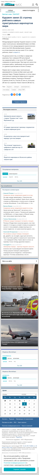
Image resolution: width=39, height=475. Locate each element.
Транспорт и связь (7, 14)
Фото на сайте (7, 261)
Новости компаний (27, 425)
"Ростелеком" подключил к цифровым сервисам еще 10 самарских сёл (13, 147)
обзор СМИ (21, 89)
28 (5, 400)
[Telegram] (17, 94)
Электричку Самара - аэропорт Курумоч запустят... (19, 246)
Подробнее (19, 437)
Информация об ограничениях (24, 419)
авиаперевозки (25, 86)
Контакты (4, 419)
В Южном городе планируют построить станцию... (19, 221)
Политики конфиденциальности (15, 463)
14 (19, 407)
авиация (16, 86)
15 (24, 407)
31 (19, 400)
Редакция (11, 419)
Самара (14, 89)
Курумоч (9, 86)
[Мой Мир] (20, 94)
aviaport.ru (16, 52)
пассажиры (6, 89)
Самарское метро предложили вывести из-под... (18, 195)
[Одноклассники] (14, 94)
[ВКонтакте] (12, 94)
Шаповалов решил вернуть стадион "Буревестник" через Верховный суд (13, 118)
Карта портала (22, 422)
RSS (15, 422)
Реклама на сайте (7, 422)
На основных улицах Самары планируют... (16, 234)
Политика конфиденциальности (11, 425)
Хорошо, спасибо (19, 469)
